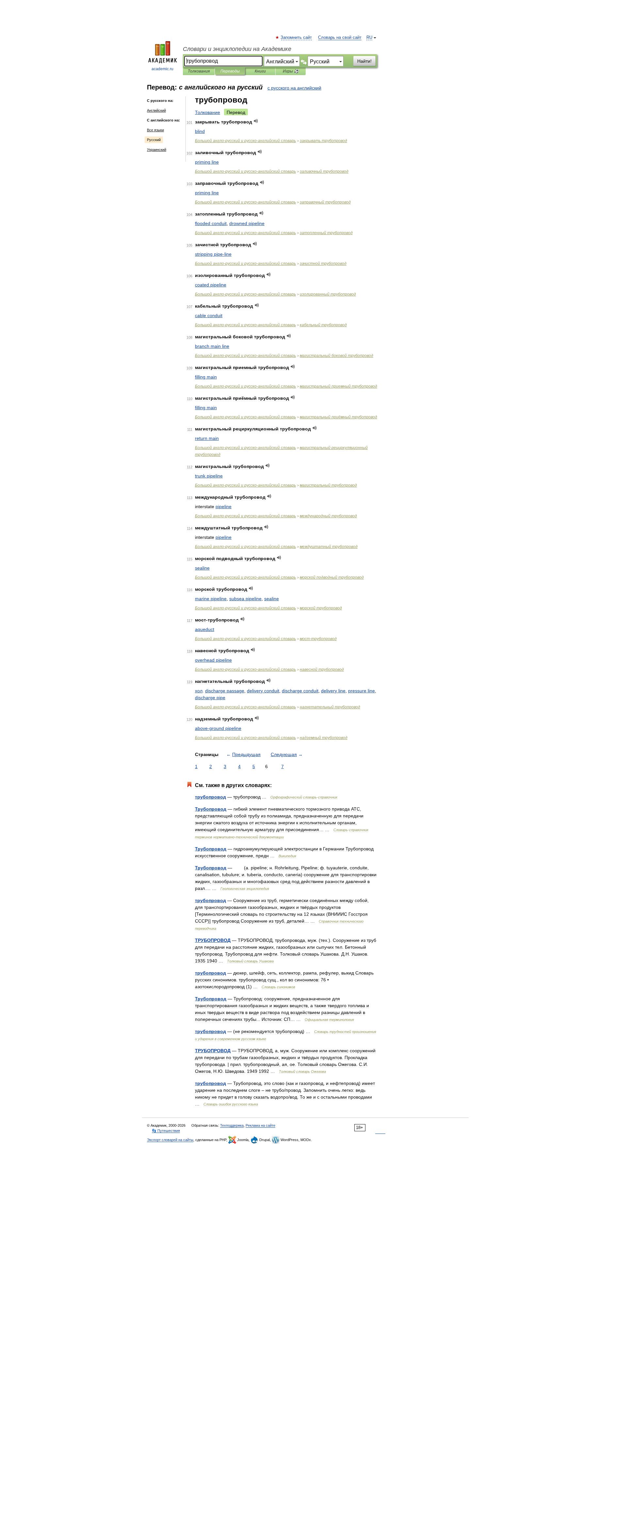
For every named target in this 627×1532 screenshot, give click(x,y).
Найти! (364, 61)
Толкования (199, 71)
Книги (260, 71)
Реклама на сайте (260, 1125)
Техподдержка (232, 1125)
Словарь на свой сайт (340, 37)
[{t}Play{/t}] (255, 121)
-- (245, 140)
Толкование (207, 112)
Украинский (156, 150)
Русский (154, 140)
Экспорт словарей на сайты (170, 1140)
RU (369, 37)
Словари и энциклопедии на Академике (237, 49)
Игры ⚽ (291, 71)
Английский (156, 110)
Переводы (230, 71)
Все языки (155, 130)
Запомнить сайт (296, 37)
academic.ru (162, 69)
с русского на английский (294, 87)
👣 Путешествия (166, 1131)
